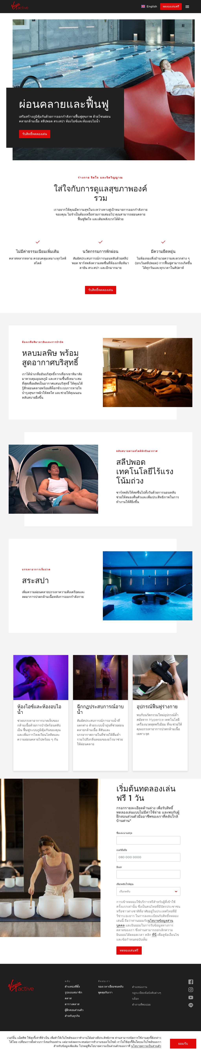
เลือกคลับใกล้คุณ (124, 884)
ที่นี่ (154, 935)
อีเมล (119, 867)
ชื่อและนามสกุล (124, 833)
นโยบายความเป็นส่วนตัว (146, 1046)
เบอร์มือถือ (121, 850)
